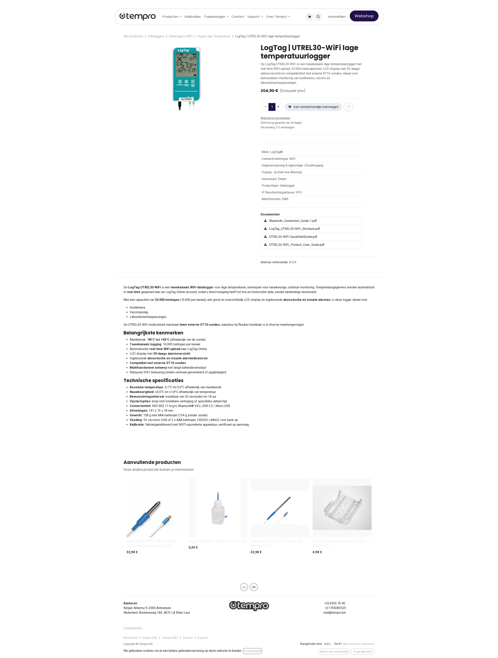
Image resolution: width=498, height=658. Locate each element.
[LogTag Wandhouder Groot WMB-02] (342, 507)
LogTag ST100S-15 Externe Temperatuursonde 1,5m (151, 543)
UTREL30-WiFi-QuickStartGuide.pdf (292, 237)
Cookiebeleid (133, 628)
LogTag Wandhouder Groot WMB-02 (339, 543)
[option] (249, 517)
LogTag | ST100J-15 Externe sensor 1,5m (276, 543)
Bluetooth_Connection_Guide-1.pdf (292, 221)
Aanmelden (337, 16)
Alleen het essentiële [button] (334, 652)
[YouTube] (254, 587)
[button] (318, 17)
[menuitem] (172, 17)
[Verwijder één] (265, 107)
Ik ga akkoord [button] (363, 652)
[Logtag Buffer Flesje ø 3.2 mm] (218, 507)
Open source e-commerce (358, 643)
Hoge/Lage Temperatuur (214, 36)
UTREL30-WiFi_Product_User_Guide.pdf (296, 245)
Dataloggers (156, 36)
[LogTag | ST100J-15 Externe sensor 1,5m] (280, 507)
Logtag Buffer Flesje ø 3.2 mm (217, 541)
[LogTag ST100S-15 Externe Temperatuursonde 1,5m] (155, 507)
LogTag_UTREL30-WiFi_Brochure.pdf (294, 229)
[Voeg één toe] (279, 107)
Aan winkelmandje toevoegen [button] (316, 107)
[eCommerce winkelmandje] (309, 17)
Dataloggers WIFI (181, 36)
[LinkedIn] (244, 587)
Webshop (364, 16)
